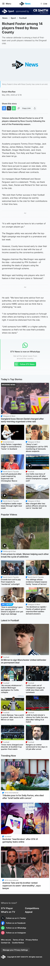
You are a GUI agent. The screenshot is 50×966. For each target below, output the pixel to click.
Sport (13, 18)
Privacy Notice (32, 940)
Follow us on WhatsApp (16, 928)
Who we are (6, 940)
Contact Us (5, 943)
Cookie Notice (18, 943)
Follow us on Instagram (16, 933)
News (5, 18)
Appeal (28, 912)
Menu (8, 3)
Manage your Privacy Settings (15, 950)
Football (23, 18)
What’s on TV (8, 912)
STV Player (7, 908)
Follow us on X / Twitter (16, 918)
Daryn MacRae (8, 91)
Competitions (32, 908)
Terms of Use (18, 940)
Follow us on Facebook (15, 923)
